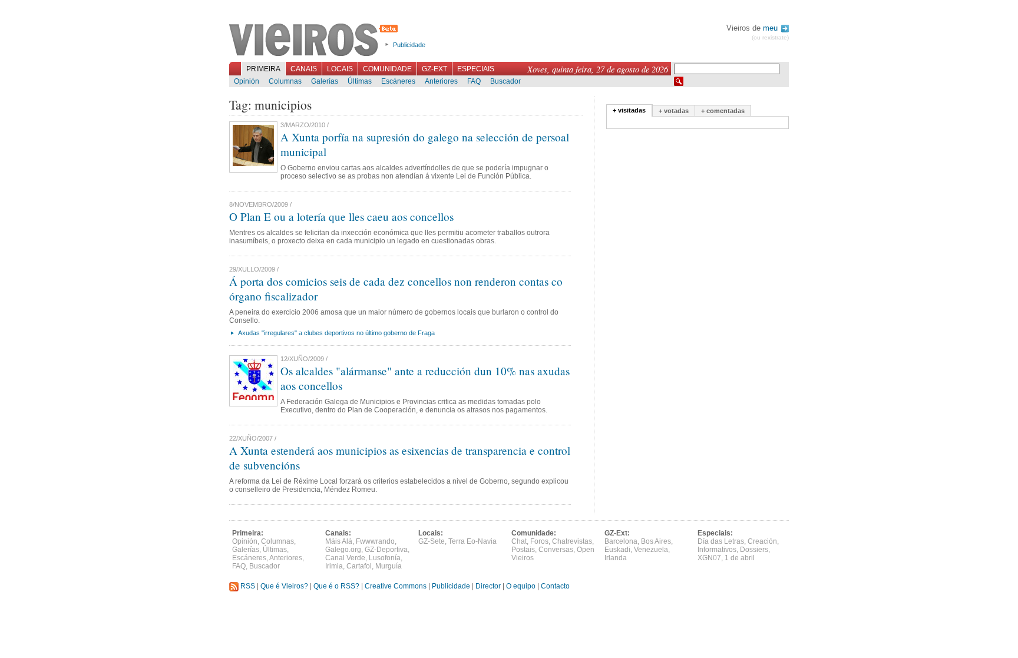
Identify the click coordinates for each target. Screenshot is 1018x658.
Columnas (285, 81)
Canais (303, 69)
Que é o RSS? (336, 586)
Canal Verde (345, 558)
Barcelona (620, 541)
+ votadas (674, 110)
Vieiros (315, 41)
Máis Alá (338, 541)
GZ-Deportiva (386, 549)
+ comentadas (723, 110)
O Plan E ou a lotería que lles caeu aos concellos (341, 216)
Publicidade (409, 44)
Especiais (475, 69)
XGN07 (709, 558)
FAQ (474, 81)
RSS (247, 586)
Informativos (717, 549)
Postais (523, 549)
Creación (762, 541)
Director (488, 586)
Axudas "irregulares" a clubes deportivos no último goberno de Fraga (336, 332)
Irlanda (615, 558)
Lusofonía (385, 558)
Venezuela (651, 549)
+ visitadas (629, 110)
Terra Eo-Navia (472, 541)
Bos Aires (656, 541)
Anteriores (441, 81)
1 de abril (740, 558)
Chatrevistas (572, 541)
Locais (340, 69)
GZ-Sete (431, 541)
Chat (519, 541)
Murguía (388, 566)
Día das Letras (721, 541)
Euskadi (617, 549)
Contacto (555, 586)
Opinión (246, 81)
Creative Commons (396, 586)
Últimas (360, 81)
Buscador (505, 81)
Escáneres (398, 81)
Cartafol (359, 566)
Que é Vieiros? (284, 586)
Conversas (555, 549)
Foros (539, 541)
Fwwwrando (375, 541)
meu (771, 28)
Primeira (263, 69)
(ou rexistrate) (770, 37)
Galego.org (343, 549)
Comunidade (387, 69)
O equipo (521, 586)
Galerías (324, 81)
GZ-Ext (434, 69)
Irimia (334, 566)
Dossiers (754, 549)
